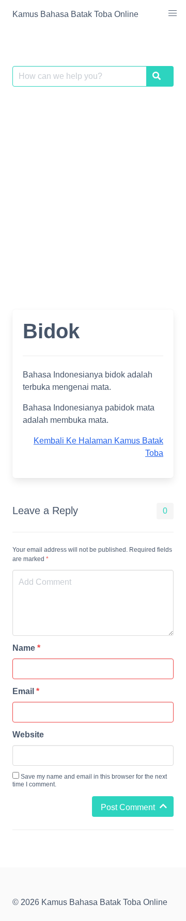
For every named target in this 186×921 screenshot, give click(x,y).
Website (28, 734)
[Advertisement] (93, 192)
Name (26, 648)
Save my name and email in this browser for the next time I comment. (89, 780)
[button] (172, 13)
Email (25, 691)
